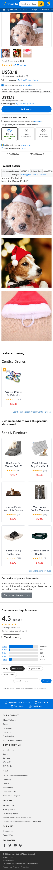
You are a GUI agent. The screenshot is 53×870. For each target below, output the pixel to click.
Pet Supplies (26, 174)
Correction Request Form (17, 595)
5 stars (4, 646)
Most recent (17, 668)
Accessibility (8, 787)
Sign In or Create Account (19, 702)
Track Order (19, 706)
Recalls (6, 783)
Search (46, 680)
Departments (11, 9)
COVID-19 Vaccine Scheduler (15, 775)
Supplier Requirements (12, 740)
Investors (6, 732)
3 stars (4, 653)
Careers (6, 724)
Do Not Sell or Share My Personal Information (22, 821)
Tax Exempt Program (11, 795)
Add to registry (39, 154)
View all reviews (11, 637)
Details (23, 148)
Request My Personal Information (17, 817)
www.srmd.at (26, 85)
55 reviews (21, 65)
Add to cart (26, 109)
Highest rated (34, 668)
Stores (5, 754)
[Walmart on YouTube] (15, 845)
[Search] (41, 4)
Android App (8, 835)
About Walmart (9, 720)
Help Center (43, 702)
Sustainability (8, 736)
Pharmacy (7, 779)
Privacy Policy (9, 809)
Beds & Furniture (39, 174)
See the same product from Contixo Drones (32, 411)
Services (23, 9)
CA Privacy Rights (10, 813)
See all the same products (40, 570)
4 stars (4, 650)
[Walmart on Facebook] (4, 845)
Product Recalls (9, 791)
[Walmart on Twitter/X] (9, 845)
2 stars (4, 656)
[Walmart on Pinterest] (20, 845)
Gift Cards (7, 766)
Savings (34, 9)
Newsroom (7, 728)
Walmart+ (7, 762)
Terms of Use (8, 805)
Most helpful (9, 674)
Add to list (14, 154)
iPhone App (8, 831)
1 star (5, 659)
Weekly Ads (37, 706)
